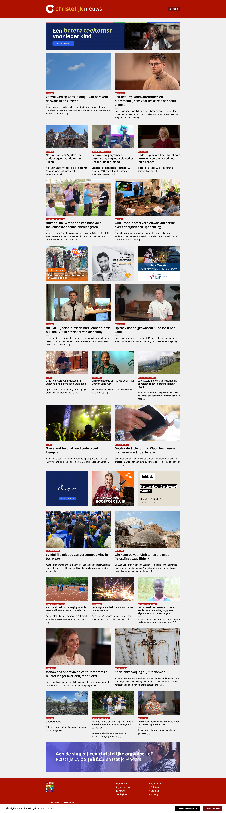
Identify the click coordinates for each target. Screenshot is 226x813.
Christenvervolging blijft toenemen (140, 672)
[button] (174, 9)
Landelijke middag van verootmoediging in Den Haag (77, 557)
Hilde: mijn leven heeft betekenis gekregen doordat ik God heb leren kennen (159, 159)
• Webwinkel (121, 783)
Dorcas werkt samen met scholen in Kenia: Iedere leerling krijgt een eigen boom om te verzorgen (158, 610)
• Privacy (153, 794)
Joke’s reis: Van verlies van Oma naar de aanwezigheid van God (158, 723)
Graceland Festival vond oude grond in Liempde (73, 450)
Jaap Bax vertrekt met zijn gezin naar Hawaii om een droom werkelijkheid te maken (113, 724)
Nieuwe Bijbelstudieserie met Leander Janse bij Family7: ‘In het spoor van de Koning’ (78, 330)
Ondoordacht (53, 721)
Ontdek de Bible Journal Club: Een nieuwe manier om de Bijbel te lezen (145, 450)
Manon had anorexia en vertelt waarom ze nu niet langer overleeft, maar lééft (76, 674)
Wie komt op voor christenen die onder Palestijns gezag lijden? (143, 557)
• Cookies (154, 791)
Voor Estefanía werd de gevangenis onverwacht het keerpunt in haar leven (157, 383)
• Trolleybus (121, 794)
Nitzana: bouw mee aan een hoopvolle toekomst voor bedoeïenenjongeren (73, 225)
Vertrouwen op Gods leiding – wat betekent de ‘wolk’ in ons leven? (77, 99)
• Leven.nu (120, 791)
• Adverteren (155, 783)
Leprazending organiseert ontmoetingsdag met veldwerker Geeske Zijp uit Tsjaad (112, 159)
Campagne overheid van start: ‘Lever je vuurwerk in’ (112, 609)
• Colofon (154, 787)
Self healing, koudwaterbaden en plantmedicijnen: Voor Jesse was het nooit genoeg (145, 101)
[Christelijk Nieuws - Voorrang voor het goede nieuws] (75, 9)
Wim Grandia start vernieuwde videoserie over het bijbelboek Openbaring (145, 225)
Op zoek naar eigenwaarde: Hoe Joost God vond (145, 330)
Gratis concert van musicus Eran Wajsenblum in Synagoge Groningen (66, 382)
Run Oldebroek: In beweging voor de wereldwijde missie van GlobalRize (66, 609)
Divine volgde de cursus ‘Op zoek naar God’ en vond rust (113, 382)
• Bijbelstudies (122, 787)
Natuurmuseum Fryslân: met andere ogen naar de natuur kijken (64, 159)
